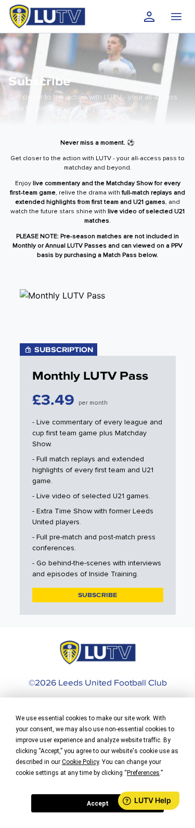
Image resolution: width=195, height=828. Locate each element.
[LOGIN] (149, 16)
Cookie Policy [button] (80, 762)
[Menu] (176, 16)
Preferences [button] (143, 773)
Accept (98, 803)
